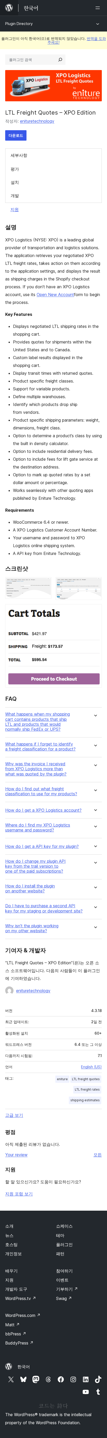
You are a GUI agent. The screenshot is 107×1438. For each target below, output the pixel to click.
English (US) (91, 1067)
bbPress (15, 1333)
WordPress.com (23, 1315)
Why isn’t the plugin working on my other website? (31, 928)
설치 (15, 182)
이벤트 (62, 1280)
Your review (16, 1154)
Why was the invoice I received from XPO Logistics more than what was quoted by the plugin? (35, 768)
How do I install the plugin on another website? (30, 888)
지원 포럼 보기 (19, 1193)
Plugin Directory (19, 23)
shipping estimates (85, 1100)
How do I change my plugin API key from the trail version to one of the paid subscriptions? (35, 866)
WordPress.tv (20, 1298)
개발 (15, 195)
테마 (60, 1235)
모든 (97, 1154)
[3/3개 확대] (94, 611)
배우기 (11, 1270)
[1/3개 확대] (44, 584)
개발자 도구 (16, 1289)
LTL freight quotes (86, 1079)
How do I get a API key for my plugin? (42, 846)
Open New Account (55, 294)
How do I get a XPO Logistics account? (43, 810)
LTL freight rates (87, 1089)
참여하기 (64, 1270)
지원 (14, 209)
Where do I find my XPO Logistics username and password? (37, 828)
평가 (15, 169)
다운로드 (16, 135)
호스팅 (11, 1244)
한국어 (23, 1366)
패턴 (60, 1253)
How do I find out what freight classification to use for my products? (41, 791)
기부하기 (67, 1289)
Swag (64, 1298)
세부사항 (19, 155)
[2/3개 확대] (94, 584)
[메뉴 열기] (98, 8)
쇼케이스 (64, 1226)
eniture (62, 1079)
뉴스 (9, 1235)
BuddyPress (19, 1343)
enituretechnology (37, 121)
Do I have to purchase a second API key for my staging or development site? (44, 908)
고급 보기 (14, 1115)
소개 (9, 1226)
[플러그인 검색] (60, 59)
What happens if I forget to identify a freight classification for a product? (40, 747)
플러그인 (64, 1244)
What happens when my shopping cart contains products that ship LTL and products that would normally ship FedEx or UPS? (37, 722)
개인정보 (13, 1253)
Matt (12, 1324)
